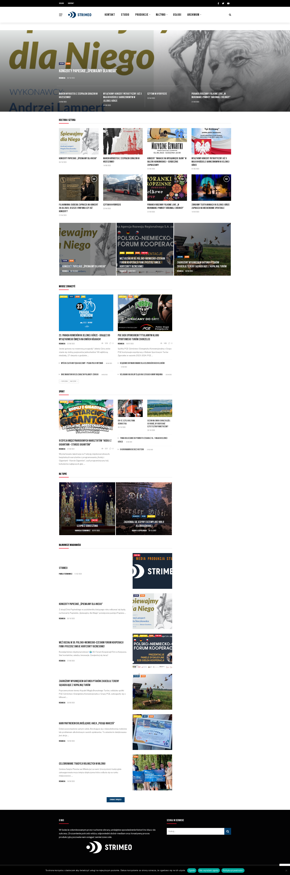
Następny (73, 381)
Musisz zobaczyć (67, 286)
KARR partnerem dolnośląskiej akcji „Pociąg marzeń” (87, 723)
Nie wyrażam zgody (208, 870)
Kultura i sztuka (67, 120)
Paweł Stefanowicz (65, 574)
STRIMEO (63, 568)
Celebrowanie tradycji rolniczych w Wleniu (82, 763)
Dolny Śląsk (72, 253)
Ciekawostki (79, 516)
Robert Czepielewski (82, 531)
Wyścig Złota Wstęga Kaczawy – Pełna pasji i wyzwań (82, 363)
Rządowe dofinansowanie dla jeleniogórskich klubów (142, 363)
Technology (78, 402)
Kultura (62, 63)
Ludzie (188, 257)
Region (68, 63)
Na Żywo (161, 15)
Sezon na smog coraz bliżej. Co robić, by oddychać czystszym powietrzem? (158, 423)
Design (87, 516)
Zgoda (192, 870)
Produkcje (141, 15)
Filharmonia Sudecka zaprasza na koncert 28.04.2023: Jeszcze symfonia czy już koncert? (78, 208)
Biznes (64, 253)
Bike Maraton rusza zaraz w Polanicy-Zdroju (79, 374)
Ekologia (122, 257)
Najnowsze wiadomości (70, 545)
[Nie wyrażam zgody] (286, 870)
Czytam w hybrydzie (157, 93)
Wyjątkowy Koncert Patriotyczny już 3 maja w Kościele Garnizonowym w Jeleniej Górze (122, 97)
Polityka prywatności (233, 870)
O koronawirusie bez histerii (132, 449)
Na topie (63, 474)
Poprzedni (64, 381)
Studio (125, 15)
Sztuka (149, 516)
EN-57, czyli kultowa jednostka (126, 422)
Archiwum (193, 15)
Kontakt (71, 3)
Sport (83, 297)
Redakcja (62, 78)
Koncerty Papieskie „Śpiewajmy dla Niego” (78, 158)
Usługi (61, 3)
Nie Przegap (63, 402)
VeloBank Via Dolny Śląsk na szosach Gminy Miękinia (141, 374)
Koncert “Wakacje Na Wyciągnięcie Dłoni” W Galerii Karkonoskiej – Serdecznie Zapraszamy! (166, 162)
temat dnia (87, 253)
